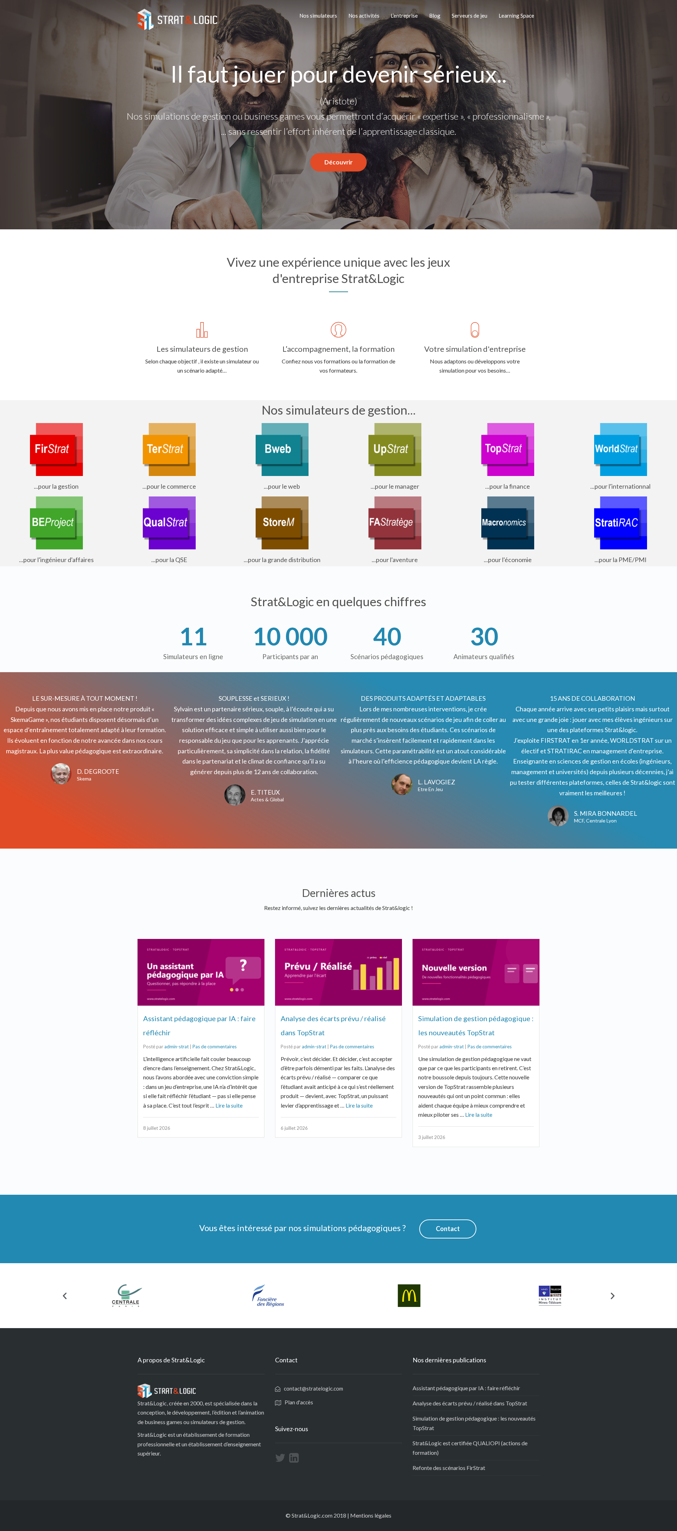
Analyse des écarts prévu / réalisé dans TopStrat (470, 1403)
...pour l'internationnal (620, 486)
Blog (434, 15)
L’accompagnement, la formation (338, 349)
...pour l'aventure (395, 559)
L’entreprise (404, 15)
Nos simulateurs (318, 15)
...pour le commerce (169, 486)
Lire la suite (229, 1105)
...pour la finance (507, 486)
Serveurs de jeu (469, 15)
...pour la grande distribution (282, 559)
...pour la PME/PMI (620, 559)
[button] (64, 1295)
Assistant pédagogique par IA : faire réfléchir (466, 1388)
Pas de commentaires (215, 1046)
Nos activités (363, 15)
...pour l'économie (508, 559)
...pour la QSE (169, 559)
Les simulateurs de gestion (202, 349)
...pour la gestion (56, 486)
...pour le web (282, 486)
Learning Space (516, 15)
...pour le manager (395, 486)
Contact (448, 1228)
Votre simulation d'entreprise (475, 349)
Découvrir (338, 162)
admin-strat (176, 1046)
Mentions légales (370, 1515)
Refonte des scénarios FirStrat (449, 1467)
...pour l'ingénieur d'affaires (56, 559)
